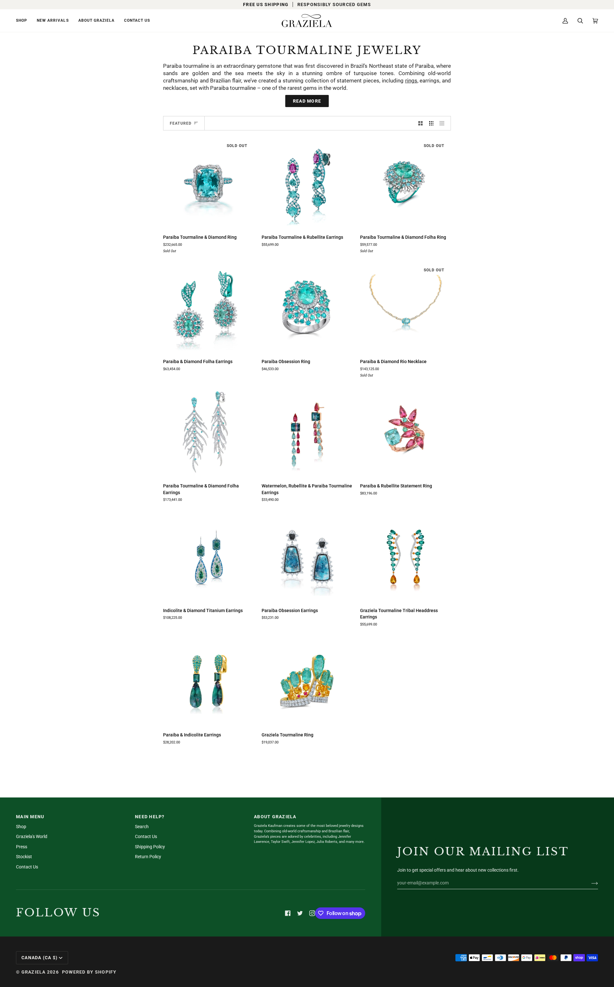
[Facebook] (288, 913)
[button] (24, 20)
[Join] (589, 883)
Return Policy (148, 856)
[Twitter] (300, 913)
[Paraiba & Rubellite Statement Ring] (405, 432)
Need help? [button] (150, 816)
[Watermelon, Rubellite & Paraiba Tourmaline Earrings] (307, 432)
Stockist (24, 856)
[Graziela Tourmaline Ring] (307, 681)
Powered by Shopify (89, 972)
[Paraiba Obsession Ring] (307, 307)
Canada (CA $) (39, 957)
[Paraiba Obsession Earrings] (307, 556)
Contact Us (27, 866)
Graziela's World (31, 836)
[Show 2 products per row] (420, 123)
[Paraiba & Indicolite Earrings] (208, 681)
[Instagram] (312, 913)
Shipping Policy (150, 846)
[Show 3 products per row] (431, 123)
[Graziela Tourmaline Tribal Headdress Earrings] (405, 556)
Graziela (33, 972)
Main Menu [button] (30, 816)
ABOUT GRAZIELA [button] (275, 816)
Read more (307, 101)
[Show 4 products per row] (444, 123)
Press (21, 846)
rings (411, 80)
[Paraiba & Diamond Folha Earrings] (208, 307)
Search (142, 826)
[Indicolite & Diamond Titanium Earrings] (208, 556)
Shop (21, 826)
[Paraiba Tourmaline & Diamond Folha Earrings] (208, 432)
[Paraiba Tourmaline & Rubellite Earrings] (307, 183)
